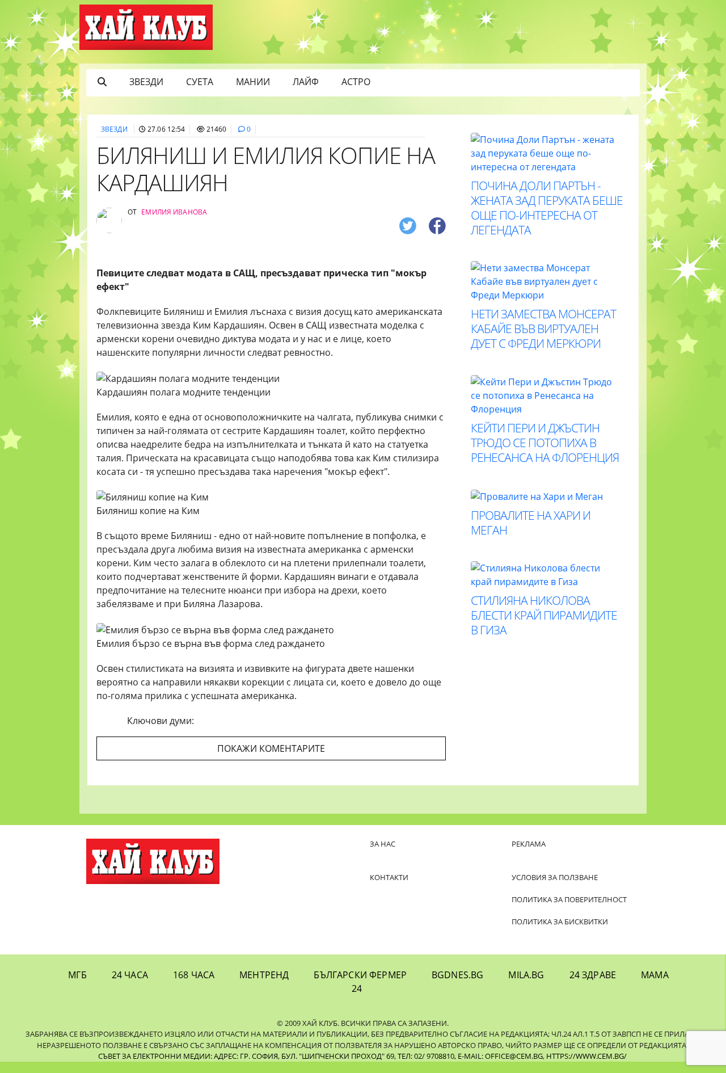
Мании (253, 81)
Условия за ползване (555, 877)
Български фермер (360, 975)
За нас (382, 844)
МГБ (77, 975)
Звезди (146, 81)
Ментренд (264, 975)
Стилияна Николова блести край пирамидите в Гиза (544, 615)
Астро (355, 81)
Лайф (306, 81)
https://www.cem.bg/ (586, 1056)
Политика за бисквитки (560, 921)
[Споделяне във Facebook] (437, 225)
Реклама (529, 844)
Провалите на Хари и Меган (530, 522)
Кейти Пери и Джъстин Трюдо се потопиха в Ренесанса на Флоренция (545, 442)
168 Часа (193, 975)
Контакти (389, 877)
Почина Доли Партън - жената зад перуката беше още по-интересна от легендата (547, 208)
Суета (199, 81)
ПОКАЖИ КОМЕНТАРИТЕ (271, 748)
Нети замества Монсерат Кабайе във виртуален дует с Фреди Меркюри (543, 328)
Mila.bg (526, 975)
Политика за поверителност (569, 899)
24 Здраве (592, 975)
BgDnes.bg (457, 975)
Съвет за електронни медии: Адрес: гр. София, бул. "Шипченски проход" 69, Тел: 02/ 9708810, (277, 1056)
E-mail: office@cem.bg (500, 1056)
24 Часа (130, 975)
